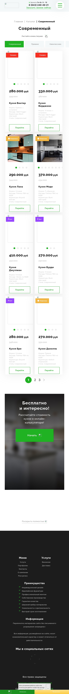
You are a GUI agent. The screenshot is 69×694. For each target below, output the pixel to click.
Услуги (23, 562)
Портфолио (23, 566)
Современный (15, 44)
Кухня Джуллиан (15, 269)
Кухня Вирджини (44, 104)
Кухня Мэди (45, 186)
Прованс (35, 44)
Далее (43, 380)
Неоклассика (55, 44)
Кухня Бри (15, 348)
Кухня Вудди (46, 267)
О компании (23, 572)
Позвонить (56, 692)
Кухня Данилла (47, 348)
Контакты (23, 569)
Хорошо (48, 688)
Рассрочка (22, 576)
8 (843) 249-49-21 (39, 5)
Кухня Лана (16, 186)
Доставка (46, 566)
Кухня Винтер (17, 103)
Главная (18, 21)
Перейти (19, 128)
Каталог (30, 21)
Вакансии (46, 562)
